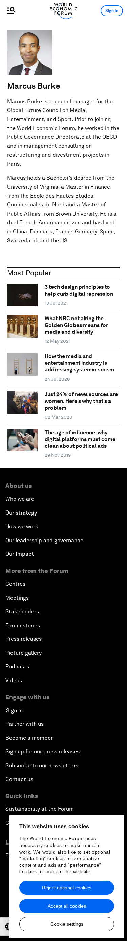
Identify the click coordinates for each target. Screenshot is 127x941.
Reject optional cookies (66, 887)
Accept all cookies (67, 906)
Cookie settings (66, 924)
